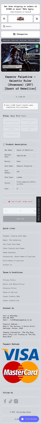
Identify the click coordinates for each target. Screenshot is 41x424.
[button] (37, 18)
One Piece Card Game (11, 244)
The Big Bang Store (24, 412)
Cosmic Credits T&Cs (11, 296)
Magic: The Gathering (12, 240)
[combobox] (20, 26)
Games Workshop (9, 252)
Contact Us (7, 265)
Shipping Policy (10, 288)
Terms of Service (10, 292)
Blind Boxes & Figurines (13, 260)
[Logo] (20, 18)
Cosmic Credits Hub (11, 300)
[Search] (3, 26)
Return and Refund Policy (14, 284)
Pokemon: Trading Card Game (14, 236)
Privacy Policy (9, 280)
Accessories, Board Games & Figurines (19, 256)
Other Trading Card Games (14, 248)
